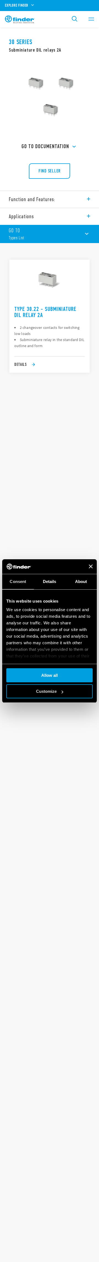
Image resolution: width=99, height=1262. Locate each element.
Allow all (49, 675)
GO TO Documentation (45, 146)
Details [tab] (49, 581)
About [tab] (81, 581)
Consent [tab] (18, 581)
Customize (46, 691)
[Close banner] (91, 566)
